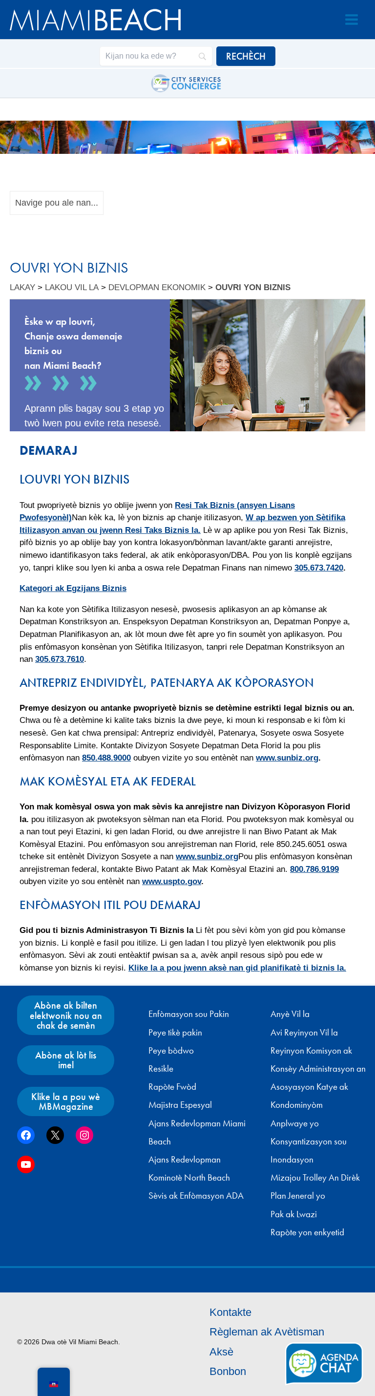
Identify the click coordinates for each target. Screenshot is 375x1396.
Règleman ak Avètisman (266, 1332)
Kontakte (230, 1312)
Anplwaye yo (295, 1123)
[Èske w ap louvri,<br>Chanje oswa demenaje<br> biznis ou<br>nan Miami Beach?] (187, 365)
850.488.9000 (106, 757)
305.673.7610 (59, 659)
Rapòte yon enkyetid (307, 1232)
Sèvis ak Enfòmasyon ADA (196, 1195)
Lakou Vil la (72, 287)
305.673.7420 (318, 567)
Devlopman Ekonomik (157, 287)
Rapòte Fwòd (172, 1086)
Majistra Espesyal (180, 1105)
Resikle (160, 1068)
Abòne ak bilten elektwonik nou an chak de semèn (66, 1015)
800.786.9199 (314, 869)
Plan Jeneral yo (298, 1195)
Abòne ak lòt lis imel (65, 1060)
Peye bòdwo (171, 1050)
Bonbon (227, 1371)
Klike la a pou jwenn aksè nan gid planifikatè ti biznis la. (237, 968)
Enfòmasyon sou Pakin (188, 1014)
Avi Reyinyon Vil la (304, 1032)
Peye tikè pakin (175, 1032)
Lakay (22, 287)
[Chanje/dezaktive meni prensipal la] (351, 19)
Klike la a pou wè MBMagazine (65, 1101)
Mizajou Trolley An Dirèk (315, 1177)
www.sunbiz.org (287, 757)
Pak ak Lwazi (294, 1214)
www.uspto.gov (171, 881)
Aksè (221, 1352)
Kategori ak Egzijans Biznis (73, 588)
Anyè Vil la (290, 1014)
